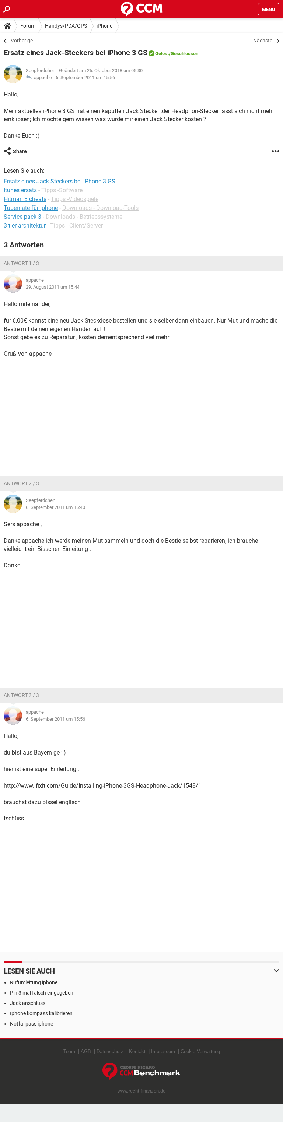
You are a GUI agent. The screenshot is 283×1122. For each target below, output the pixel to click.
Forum (27, 26)
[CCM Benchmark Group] (141, 1072)
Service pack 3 (22, 216)
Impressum (163, 1051)
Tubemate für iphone (31, 207)
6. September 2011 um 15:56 (85, 77)
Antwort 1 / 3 (21, 263)
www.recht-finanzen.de (141, 1091)
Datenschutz (110, 1051)
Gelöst (162, 53)
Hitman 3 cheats (25, 199)
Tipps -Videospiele (74, 199)
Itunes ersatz (20, 190)
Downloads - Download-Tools (100, 207)
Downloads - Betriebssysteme (84, 216)
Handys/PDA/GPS (66, 26)
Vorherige (22, 40)
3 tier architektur (25, 225)
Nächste (262, 40)
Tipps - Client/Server (76, 225)
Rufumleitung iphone (33, 982)
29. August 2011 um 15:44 (53, 287)
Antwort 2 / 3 (21, 483)
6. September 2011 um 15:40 (55, 507)
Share (20, 151)
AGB (86, 1051)
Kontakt (137, 1051)
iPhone (104, 26)
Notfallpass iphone (31, 1024)
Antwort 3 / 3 (21, 695)
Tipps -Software (62, 190)
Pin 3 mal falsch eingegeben (41, 993)
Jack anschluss (27, 1003)
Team (69, 1051)
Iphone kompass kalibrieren (41, 1013)
